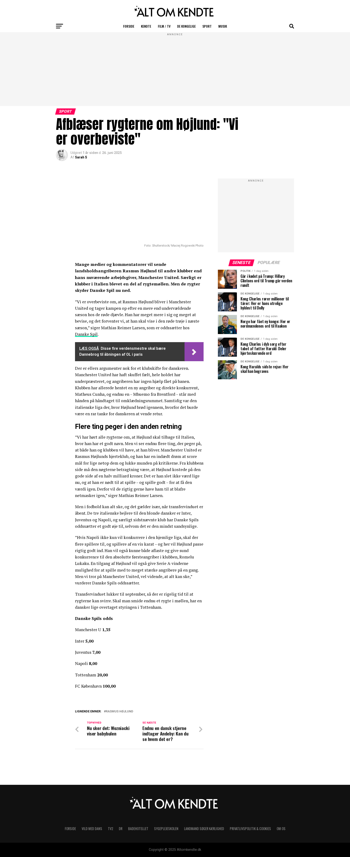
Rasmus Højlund (119, 711)
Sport (207, 26)
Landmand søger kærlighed (204, 828)
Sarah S (81, 157)
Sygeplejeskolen (166, 828)
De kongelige (186, 26)
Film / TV (164, 26)
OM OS (281, 828)
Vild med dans (92, 828)
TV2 (110, 828)
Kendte (146, 26)
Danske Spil (86, 334)
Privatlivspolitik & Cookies (250, 828)
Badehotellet (138, 828)
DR (120, 828)
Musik (222, 26)
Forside (128, 26)
